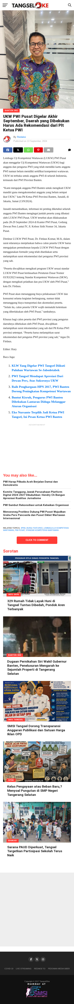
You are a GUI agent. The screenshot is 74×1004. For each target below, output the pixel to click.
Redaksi (21, 137)
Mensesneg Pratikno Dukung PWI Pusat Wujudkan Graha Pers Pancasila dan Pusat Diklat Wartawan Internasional (34, 515)
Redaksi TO (39, 969)
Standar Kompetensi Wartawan (42, 530)
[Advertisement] (37, 449)
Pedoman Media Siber (59, 969)
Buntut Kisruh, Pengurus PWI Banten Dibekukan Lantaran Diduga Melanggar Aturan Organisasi (39, 402)
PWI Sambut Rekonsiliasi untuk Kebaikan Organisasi (36, 505)
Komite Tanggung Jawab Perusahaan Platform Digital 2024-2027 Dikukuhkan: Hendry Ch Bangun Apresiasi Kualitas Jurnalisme (34, 495)
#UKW (29, 528)
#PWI (23, 528)
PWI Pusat (20, 530)
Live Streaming (23, 969)
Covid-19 (8, 969)
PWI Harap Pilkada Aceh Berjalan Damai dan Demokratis (30, 483)
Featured (38, 528)
